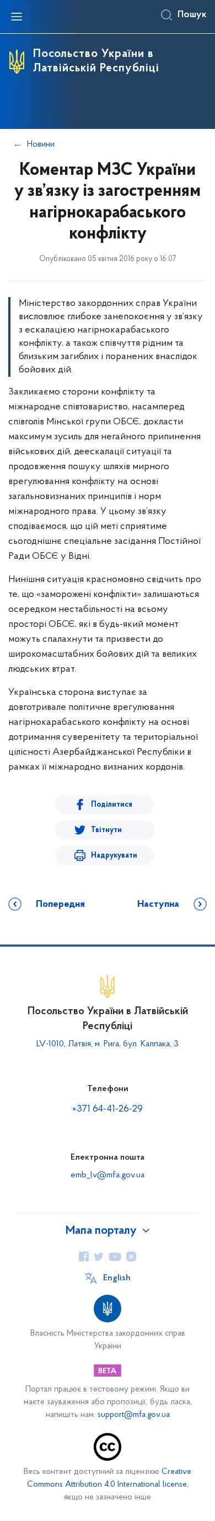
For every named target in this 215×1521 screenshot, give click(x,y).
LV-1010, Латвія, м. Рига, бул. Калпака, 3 (107, 1044)
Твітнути (106, 830)
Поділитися (111, 805)
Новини (41, 144)
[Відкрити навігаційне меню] (16, 16)
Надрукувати (114, 856)
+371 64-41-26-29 (107, 1109)
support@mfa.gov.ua (134, 1415)
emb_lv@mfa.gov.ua (107, 1175)
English (117, 1278)
